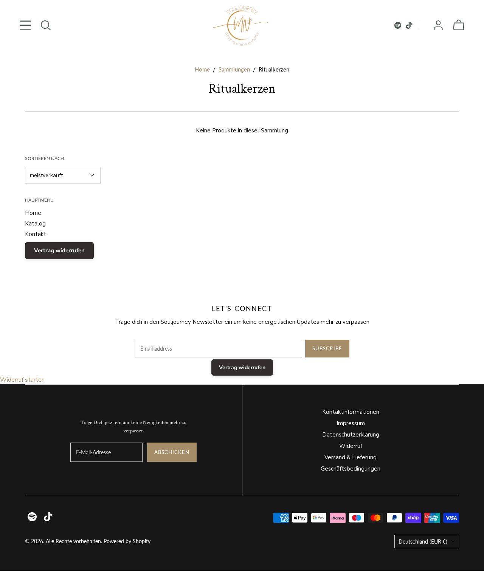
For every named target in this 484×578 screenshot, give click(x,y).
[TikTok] (409, 25)
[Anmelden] (438, 25)
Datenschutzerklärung (350, 434)
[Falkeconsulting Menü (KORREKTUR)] (25, 25)
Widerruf (350, 446)
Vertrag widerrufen (59, 250)
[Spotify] (397, 25)
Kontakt (35, 234)
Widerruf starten (22, 380)
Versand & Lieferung (350, 457)
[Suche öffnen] (46, 25)
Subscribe (327, 348)
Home (202, 69)
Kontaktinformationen (350, 412)
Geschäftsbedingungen (350, 468)
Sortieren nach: (45, 158)
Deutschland (423, 541)
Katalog (35, 223)
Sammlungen (234, 69)
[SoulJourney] (242, 25)
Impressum (351, 423)
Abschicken (171, 452)
